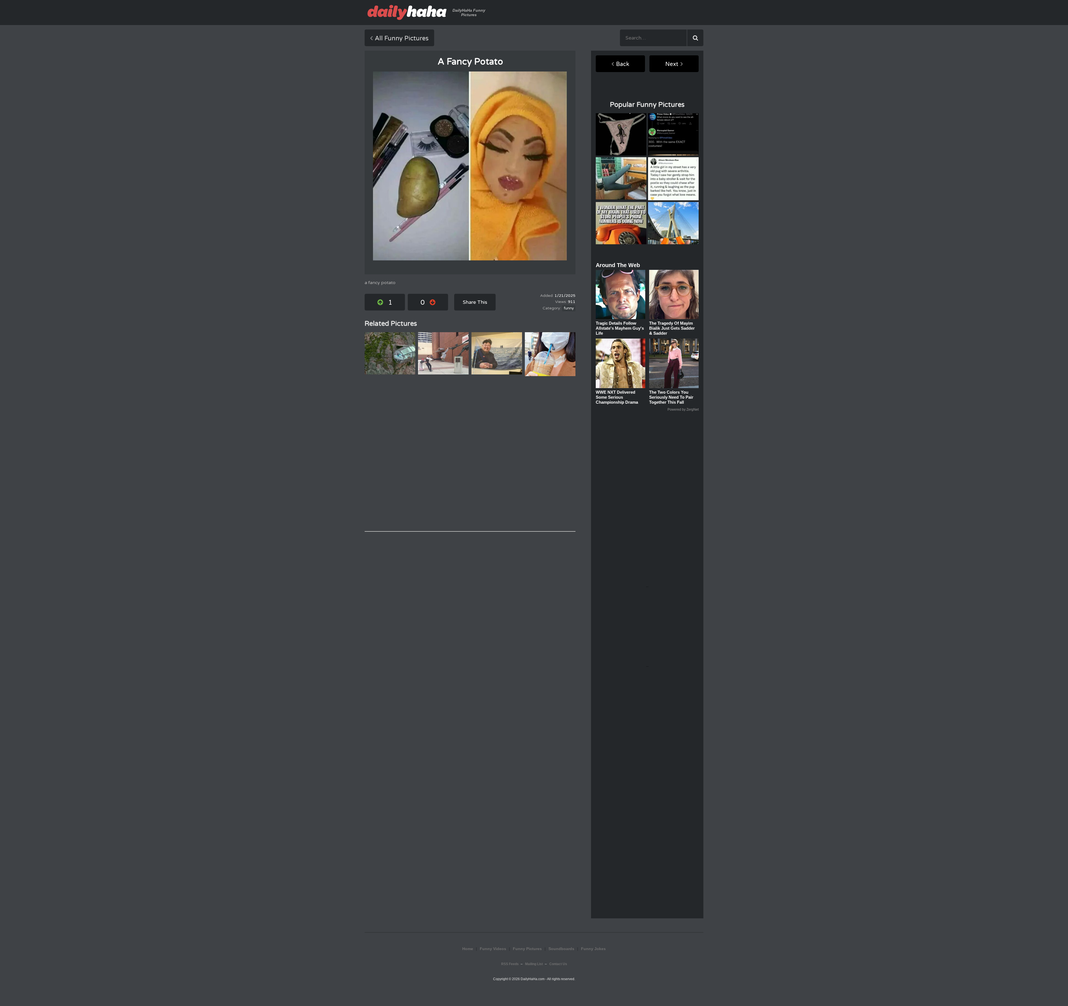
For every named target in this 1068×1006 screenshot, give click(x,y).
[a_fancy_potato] (470, 165)
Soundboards (561, 948)
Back (622, 64)
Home (467, 948)
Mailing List (534, 964)
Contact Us (558, 964)
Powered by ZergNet (683, 409)
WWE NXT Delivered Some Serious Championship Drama (617, 397)
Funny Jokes (593, 948)
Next (671, 64)
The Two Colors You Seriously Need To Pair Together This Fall (671, 397)
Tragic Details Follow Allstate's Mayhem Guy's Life (620, 328)
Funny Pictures (527, 948)
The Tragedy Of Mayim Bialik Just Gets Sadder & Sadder (672, 328)
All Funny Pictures (402, 38)
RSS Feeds (510, 964)
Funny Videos (493, 948)
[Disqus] (470, 453)
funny (569, 308)
